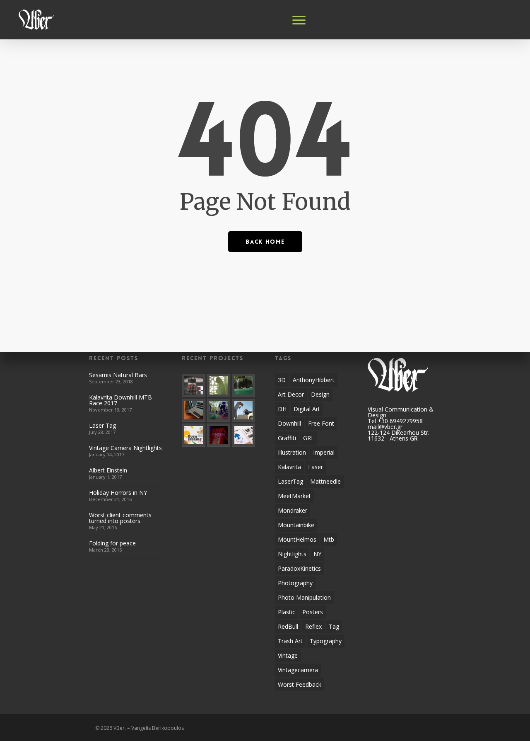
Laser (315, 467)
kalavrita (289, 467)
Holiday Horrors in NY (118, 492)
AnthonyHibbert (314, 380)
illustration (292, 452)
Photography (295, 583)
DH (282, 409)
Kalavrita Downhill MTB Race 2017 (120, 400)
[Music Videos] (219, 435)
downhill (289, 423)
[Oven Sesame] (193, 435)
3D (282, 380)
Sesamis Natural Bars (118, 375)
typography (326, 641)
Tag (334, 626)
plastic (286, 612)
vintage (288, 655)
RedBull (288, 626)
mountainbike (296, 525)
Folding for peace (112, 543)
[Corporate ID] (193, 410)
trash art (290, 641)
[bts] (243, 410)
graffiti (287, 438)
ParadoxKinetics (299, 568)
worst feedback (299, 684)
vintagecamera (298, 670)
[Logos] (243, 435)
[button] (299, 20)
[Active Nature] (243, 385)
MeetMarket (294, 496)
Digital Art (307, 409)
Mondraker (292, 510)
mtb (328, 539)
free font (321, 423)
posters (312, 612)
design (320, 394)
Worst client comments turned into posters (120, 518)
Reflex (313, 626)
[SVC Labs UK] (193, 385)
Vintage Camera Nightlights (125, 448)
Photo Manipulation (304, 597)
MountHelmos (297, 539)
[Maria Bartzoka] (219, 385)
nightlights (292, 554)
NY (317, 554)
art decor (291, 394)
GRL (308, 438)
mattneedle (325, 481)
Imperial (324, 452)
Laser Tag (102, 425)
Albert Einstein (108, 470)
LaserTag (290, 481)
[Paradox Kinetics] (219, 410)
